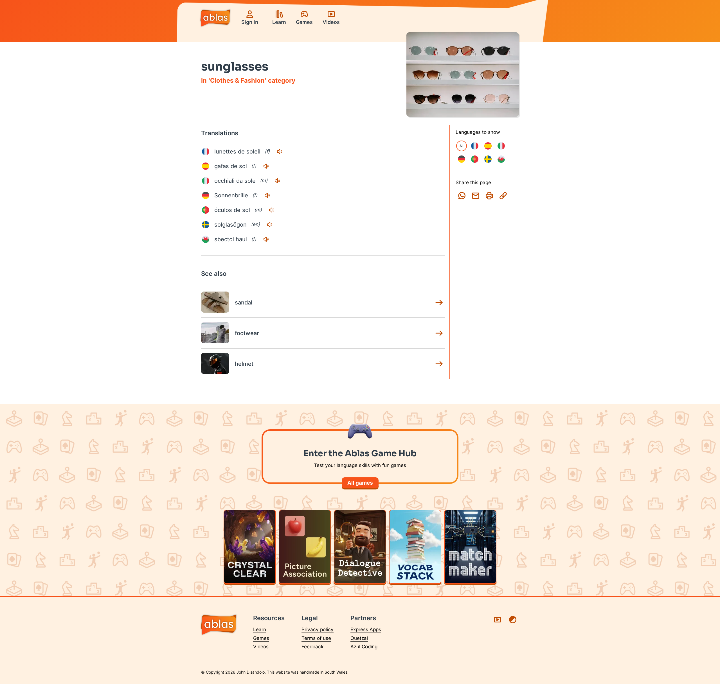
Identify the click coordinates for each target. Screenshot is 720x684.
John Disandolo (251, 672)
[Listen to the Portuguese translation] (271, 210)
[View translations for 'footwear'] (439, 333)
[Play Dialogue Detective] (360, 547)
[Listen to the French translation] (279, 151)
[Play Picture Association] (305, 547)
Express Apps (365, 629)
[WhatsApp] (462, 195)
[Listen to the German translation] (267, 195)
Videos (261, 646)
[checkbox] (475, 146)
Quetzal (359, 638)
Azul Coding (363, 646)
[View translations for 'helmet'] (439, 363)
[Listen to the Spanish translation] (266, 166)
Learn (259, 629)
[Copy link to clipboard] (503, 195)
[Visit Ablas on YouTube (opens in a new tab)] (497, 619)
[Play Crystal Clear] (250, 547)
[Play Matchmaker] (470, 547)
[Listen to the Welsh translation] (266, 239)
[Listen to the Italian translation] (277, 181)
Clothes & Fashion (237, 80)
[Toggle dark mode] (513, 619)
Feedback (312, 646)
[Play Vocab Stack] (415, 547)
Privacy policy (318, 629)
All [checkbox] (462, 146)
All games (360, 483)
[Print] (489, 195)
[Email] (475, 195)
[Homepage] (215, 18)
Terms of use (316, 638)
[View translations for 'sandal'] (439, 302)
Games (261, 638)
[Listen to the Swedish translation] (269, 225)
